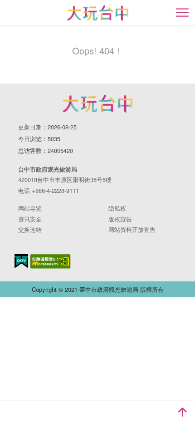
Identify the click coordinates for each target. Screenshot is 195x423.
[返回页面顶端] (182, 412)
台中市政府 (97, 103)
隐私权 (117, 208)
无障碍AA (50, 261)
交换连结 (30, 229)
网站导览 (30, 208)
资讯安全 (30, 219)
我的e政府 (21, 261)
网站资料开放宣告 (132, 229)
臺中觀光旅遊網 (97, 13)
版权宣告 (120, 219)
